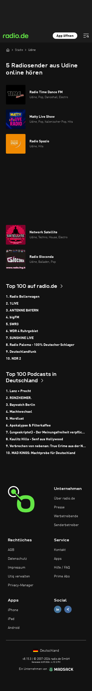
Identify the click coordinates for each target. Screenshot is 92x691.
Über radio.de (64, 498)
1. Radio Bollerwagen (22, 296)
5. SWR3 (12, 324)
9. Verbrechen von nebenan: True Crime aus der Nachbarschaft (46, 446)
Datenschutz (17, 558)
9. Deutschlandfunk (21, 351)
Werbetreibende (66, 516)
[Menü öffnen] (86, 36)
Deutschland (49, 650)
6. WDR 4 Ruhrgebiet (22, 331)
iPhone (13, 610)
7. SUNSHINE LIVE (20, 338)
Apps (58, 558)
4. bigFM (12, 317)
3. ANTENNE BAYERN (22, 310)
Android (14, 628)
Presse (59, 507)
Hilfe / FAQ (62, 567)
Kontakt (60, 550)
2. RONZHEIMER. (19, 398)
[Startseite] (8, 50)
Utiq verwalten (19, 576)
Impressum (16, 567)
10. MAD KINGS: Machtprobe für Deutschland (40, 453)
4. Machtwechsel (19, 411)
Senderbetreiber (66, 525)
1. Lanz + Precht (18, 391)
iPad (11, 619)
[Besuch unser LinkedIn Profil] (58, 609)
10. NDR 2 (13, 358)
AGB (11, 550)
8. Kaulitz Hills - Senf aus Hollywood (34, 439)
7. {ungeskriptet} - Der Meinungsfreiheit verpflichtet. (46, 432)
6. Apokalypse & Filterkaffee (28, 425)
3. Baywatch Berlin (20, 405)
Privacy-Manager (20, 585)
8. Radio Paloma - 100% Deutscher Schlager (40, 345)
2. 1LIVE (12, 303)
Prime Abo (62, 576)
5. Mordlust (15, 418)
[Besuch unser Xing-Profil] (68, 609)
